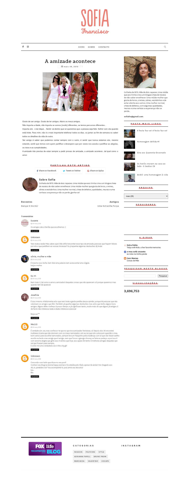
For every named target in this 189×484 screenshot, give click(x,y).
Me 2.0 (34, 324)
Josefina (35, 295)
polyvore (90, 452)
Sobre (91, 47)
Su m (33, 276)
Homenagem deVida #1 (148, 142)
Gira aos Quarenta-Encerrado (151, 153)
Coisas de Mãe (133, 261)
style (101, 452)
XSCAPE (105, 461)
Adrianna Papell (82, 457)
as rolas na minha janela (137, 254)
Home (81, 47)
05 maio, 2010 (36, 359)
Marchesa (79, 461)
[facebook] (23, 47)
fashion (78, 452)
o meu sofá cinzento (136, 251)
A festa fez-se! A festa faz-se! (152, 131)
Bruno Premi (100, 457)
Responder (34, 231)
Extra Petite (132, 245)
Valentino (93, 461)
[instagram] (28, 47)
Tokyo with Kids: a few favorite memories (144, 247)
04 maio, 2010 (36, 224)
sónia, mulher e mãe (41, 256)
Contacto (103, 47)
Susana (34, 220)
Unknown (35, 237)
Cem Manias (132, 258)
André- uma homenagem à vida (152, 175)
